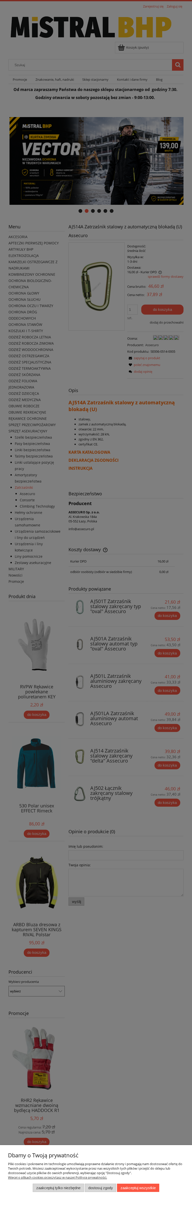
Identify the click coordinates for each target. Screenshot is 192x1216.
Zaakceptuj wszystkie (138, 1188)
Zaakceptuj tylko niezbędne (58, 1188)
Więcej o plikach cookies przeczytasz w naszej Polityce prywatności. (57, 1177)
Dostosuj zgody (100, 1188)
